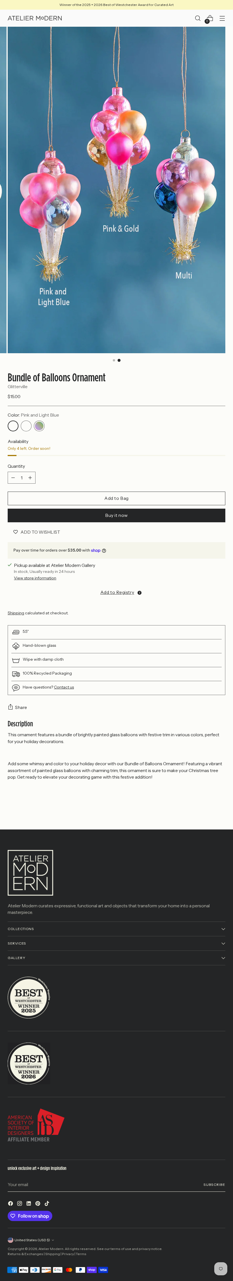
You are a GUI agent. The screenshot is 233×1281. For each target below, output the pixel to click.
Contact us (64, 687)
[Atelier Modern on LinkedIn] (29, 1204)
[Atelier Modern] (35, 18)
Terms (81, 1254)
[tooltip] (140, 593)
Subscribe (214, 1184)
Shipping (16, 613)
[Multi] (39, 426)
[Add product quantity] (30, 477)
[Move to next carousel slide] (220, 810)
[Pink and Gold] (26, 426)
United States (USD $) (32, 1240)
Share (21, 707)
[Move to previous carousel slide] (207, 810)
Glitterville (18, 386)
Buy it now (116, 515)
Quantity (16, 466)
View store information (35, 578)
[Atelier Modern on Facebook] (11, 1204)
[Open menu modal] (222, 18)
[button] (116, 592)
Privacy (68, 1254)
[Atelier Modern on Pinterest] (38, 1204)
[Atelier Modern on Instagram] (20, 1204)
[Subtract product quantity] (13, 477)
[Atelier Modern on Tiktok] (47, 1204)
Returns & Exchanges (25, 1254)
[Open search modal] (198, 18)
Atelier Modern (50, 1249)
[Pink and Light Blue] (13, 426)
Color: (33, 415)
